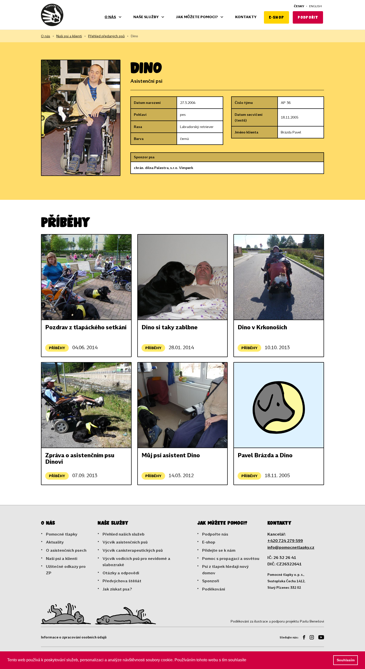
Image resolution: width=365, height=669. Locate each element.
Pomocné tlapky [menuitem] (61, 534)
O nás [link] (45, 36)
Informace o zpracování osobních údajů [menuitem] (74, 637)
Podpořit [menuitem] (308, 17)
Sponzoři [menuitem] (210, 580)
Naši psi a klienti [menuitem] (61, 558)
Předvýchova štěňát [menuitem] (122, 580)
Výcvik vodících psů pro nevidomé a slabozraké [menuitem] (136, 561)
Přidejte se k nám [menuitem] (218, 550)
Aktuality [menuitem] (55, 542)
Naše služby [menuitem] (146, 17)
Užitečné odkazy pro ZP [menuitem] (66, 569)
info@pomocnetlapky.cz (290, 547)
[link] (52, 15)
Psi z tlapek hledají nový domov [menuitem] (225, 569)
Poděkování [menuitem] (213, 588)
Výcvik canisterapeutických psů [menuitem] (133, 550)
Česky (299, 6)
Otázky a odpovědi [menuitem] (121, 572)
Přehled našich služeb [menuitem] (124, 534)
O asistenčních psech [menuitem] (66, 550)
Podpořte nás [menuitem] (215, 534)
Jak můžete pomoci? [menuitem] (197, 17)
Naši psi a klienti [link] (69, 36)
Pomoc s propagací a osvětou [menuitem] (230, 558)
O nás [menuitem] (110, 17)
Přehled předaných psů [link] (106, 36)
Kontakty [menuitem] (245, 17)
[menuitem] (302, 638)
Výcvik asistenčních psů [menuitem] (125, 542)
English (315, 6)
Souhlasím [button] (346, 660)
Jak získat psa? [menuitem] (117, 588)
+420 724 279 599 (285, 540)
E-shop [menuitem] (276, 17)
